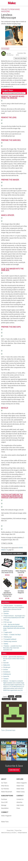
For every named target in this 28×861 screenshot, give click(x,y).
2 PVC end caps (7, 622)
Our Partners (5, 789)
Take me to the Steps (20, 58)
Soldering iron (7, 674)
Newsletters (4, 808)
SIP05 (14, 699)
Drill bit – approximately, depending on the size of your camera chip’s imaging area (13, 658)
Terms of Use (18, 830)
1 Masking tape (7, 637)
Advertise (19, 802)
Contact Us (20, 799)
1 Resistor (6, 613)
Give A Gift (4, 802)
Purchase (4, 799)
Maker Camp (20, 792)
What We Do (5, 786)
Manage (3, 805)
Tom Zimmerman (8, 730)
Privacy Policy (10, 830)
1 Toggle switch (7, 632)
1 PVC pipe (6, 620)
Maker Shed (20, 789)
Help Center (20, 805)
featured (11, 696)
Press (18, 808)
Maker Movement (6, 792)
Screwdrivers (6, 672)
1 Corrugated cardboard (9, 639)
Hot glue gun (6, 667)
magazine (22, 783)
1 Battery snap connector (10, 641)
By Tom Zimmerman (10, 54)
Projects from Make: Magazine (10, 10)
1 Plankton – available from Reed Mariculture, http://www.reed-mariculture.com (12, 648)
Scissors (5, 669)
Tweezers (5, 678)
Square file (6, 676)
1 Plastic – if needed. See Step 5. (12, 634)
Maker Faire (20, 786)
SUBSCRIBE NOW (14, 770)
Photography (6, 699)
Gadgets (18, 696)
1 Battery (5, 644)
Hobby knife (6, 665)
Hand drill (5, 663)
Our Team (4, 783)
